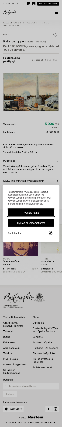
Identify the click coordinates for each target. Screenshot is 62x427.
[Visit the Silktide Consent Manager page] (50, 233)
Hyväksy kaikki (31, 213)
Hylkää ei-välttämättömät (31, 223)
